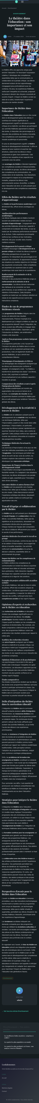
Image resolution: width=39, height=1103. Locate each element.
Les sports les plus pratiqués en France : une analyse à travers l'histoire (19, 1047)
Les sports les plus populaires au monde (17, 1042)
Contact (4, 1091)
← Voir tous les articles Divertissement (15, 1011)
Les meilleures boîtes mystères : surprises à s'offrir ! (18, 1037)
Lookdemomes (8, 1064)
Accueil (4, 8)
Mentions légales (7, 1088)
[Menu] (22, 1)
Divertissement (12, 8)
